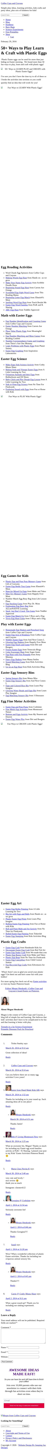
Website (4, 1357)
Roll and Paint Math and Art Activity (21, 929)
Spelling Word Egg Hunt (16, 302)
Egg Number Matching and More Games (23, 336)
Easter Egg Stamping (14, 936)
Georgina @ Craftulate (21, 1200)
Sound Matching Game (15, 662)
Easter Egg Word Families (17, 305)
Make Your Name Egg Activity (19, 283)
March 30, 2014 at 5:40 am (17, 1173)
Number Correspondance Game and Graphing (25, 341)
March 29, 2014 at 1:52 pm (17, 1094)
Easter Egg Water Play (15, 719)
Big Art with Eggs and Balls (17, 914)
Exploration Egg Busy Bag (17, 606)
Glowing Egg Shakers (15, 642)
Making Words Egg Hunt (16, 278)
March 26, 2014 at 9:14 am (17, 1070)
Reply (8, 1057)
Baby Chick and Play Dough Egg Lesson (23, 379)
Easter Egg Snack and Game (18, 644)
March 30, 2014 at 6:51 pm (21, 1119)
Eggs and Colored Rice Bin (17, 685)
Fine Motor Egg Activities (17, 709)
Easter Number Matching (16, 326)
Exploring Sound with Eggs (17, 389)
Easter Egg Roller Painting (17, 909)
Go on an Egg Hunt (14, 667)
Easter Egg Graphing (14, 351)
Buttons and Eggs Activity (17, 714)
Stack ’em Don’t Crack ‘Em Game (20, 611)
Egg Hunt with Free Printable (18, 654)
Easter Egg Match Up (15, 616)
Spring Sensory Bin (14, 678)
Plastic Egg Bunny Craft (16, 955)
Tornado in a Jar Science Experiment (16, 1027)
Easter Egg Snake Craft (15, 952)
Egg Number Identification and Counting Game (26, 321)
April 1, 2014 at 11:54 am (16, 1205)
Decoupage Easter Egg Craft (18, 950)
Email (4, 1352)
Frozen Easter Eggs (14, 649)
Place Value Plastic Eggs (16, 331)
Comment (6, 1327)
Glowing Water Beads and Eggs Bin (21, 690)
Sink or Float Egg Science (17, 384)
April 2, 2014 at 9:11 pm (16, 1298)
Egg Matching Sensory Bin (17, 695)
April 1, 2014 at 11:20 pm (17, 1249)
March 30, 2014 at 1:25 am (17, 1141)
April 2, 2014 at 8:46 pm (20, 1227)
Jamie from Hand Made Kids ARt (25, 1090)
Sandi (13, 1245)
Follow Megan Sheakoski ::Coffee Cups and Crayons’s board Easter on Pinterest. (24, 989)
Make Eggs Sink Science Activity (20, 365)
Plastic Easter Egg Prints (16, 919)
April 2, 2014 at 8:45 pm (20, 1276)
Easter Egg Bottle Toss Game (18, 586)
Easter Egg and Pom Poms (17, 707)
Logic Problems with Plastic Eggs (20, 346)
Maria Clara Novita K (20, 1169)
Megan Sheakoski (23, 1114)
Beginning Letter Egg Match (18, 297)
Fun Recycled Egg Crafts (16, 965)
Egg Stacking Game (14, 603)
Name (4, 1347)
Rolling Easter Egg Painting (17, 924)
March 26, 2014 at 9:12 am (17, 1048)
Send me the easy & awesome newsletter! (24, 1405)
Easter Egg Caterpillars (15, 960)
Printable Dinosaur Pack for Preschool (17, 1029)
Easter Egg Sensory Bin (16, 681)
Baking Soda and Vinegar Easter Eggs (22, 369)
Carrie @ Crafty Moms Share (23, 1294)
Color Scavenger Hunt (15, 652)
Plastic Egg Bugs (13, 957)
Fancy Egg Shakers (14, 659)
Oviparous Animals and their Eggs (20, 374)
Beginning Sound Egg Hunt (17, 287)
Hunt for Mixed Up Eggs (16, 591)
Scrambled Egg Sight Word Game (20, 292)
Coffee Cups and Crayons (12, 3)
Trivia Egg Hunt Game (15, 618)
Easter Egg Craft (13, 947)
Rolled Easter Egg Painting (17, 934)
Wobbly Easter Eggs (14, 640)
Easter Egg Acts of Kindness (18, 635)
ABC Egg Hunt (12, 310)
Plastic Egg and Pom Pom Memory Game (23, 581)
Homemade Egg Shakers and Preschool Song (25, 630)
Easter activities (40, 981)
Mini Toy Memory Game (16, 594)
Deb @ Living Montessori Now (24, 1137)
